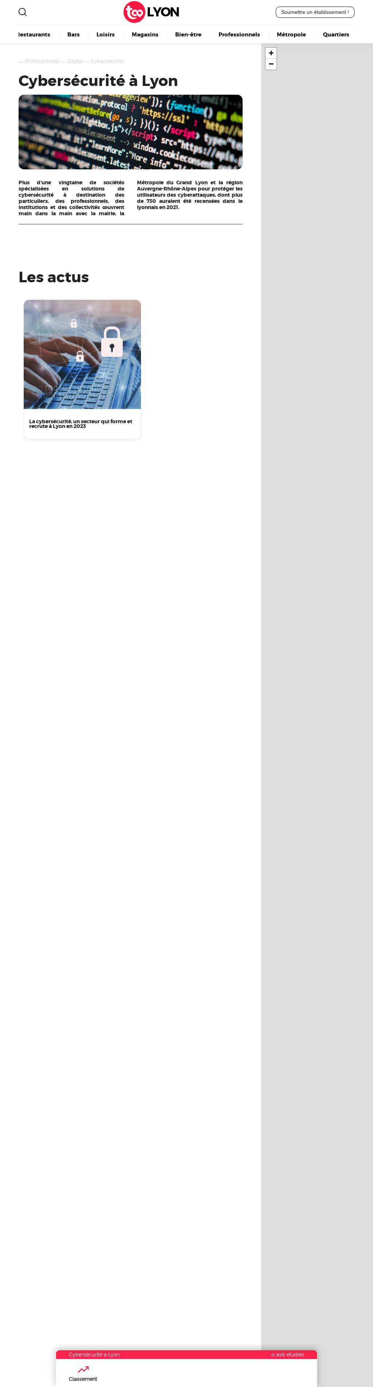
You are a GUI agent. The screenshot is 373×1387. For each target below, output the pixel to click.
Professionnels (239, 34)
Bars (73, 34)
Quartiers (336, 34)
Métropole (291, 34)
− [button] (271, 63)
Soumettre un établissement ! (315, 12)
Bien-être (188, 34)
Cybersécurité (107, 61)
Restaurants (33, 34)
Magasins (145, 34)
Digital (75, 61)
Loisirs (106, 34)
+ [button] (271, 53)
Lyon (162, 12)
